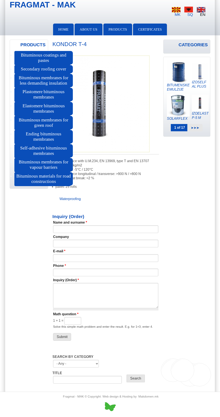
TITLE (57, 373)
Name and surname (70, 222)
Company (61, 237)
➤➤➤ (195, 128)
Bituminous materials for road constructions (43, 178)
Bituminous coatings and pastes (43, 57)
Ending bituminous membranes (43, 136)
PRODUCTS (117, 29)
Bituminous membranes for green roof (43, 122)
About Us (88, 29)
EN (202, 14)
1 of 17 (179, 127)
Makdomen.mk (148, 396)
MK (177, 14)
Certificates (150, 29)
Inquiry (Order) (66, 280)
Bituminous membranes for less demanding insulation (43, 80)
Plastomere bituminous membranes (43, 94)
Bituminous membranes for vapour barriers (43, 164)
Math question (65, 314)
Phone (59, 266)
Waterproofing (70, 199)
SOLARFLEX (177, 118)
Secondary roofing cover (43, 69)
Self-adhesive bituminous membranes (43, 150)
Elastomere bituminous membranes (44, 108)
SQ (190, 14)
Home (63, 29)
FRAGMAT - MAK (43, 4)
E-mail (59, 251)
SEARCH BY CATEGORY (72, 357)
